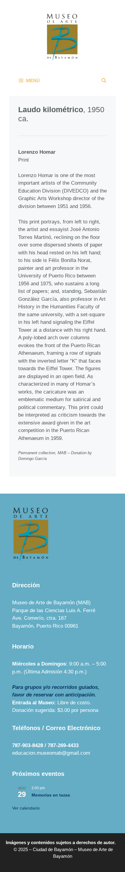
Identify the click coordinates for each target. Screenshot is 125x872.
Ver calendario (26, 808)
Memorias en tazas (51, 795)
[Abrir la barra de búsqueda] (104, 81)
